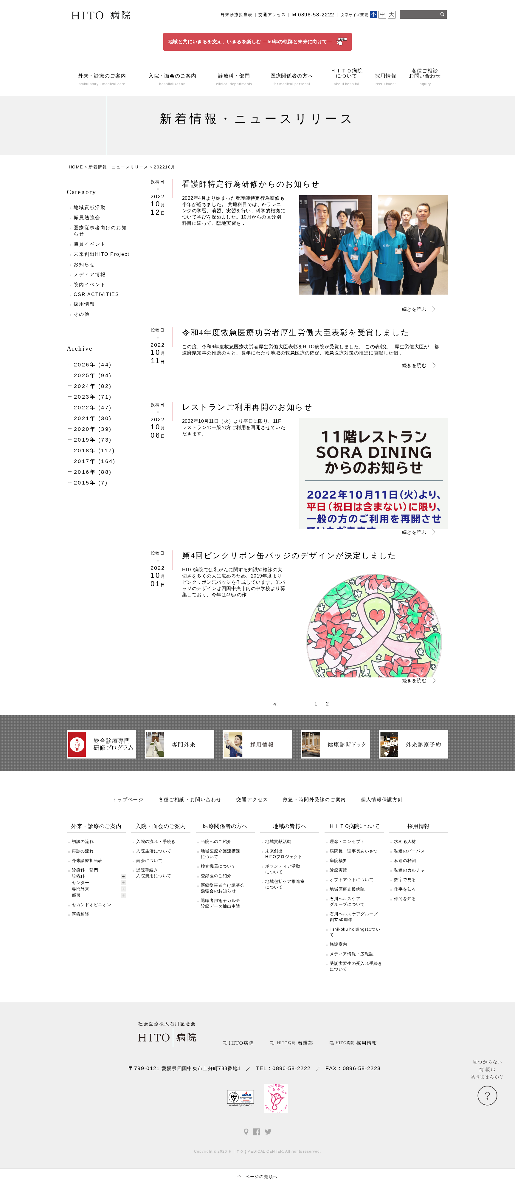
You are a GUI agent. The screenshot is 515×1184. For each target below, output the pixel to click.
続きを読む (414, 309)
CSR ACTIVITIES (96, 294)
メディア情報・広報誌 (351, 953)
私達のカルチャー (411, 870)
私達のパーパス (409, 851)
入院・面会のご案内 (161, 826)
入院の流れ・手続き (156, 841)
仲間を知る (405, 898)
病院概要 (338, 860)
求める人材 (405, 841)
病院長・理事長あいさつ (354, 851)
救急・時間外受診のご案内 (314, 799)
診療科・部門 (85, 870)
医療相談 (80, 914)
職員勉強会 (87, 217)
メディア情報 (90, 274)
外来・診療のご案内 (96, 826)
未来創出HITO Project (101, 254)
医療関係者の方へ (225, 826)
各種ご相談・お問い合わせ (190, 799)
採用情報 (84, 304)
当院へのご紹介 (216, 841)
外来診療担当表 (237, 15)
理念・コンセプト (347, 841)
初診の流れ (83, 841)
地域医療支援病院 (347, 889)
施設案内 (338, 944)
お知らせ (84, 264)
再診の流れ (83, 851)
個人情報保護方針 (382, 799)
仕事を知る (405, 889)
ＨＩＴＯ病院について (354, 826)
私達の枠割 (405, 860)
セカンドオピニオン (91, 904)
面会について (149, 860)
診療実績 (338, 870)
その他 (82, 314)
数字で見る (405, 879)
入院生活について (153, 851)
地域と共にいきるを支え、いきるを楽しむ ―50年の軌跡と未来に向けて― (250, 41)
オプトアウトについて (351, 879)
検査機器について (218, 866)
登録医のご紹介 (216, 875)
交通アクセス (272, 15)
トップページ (128, 799)
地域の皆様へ (289, 826)
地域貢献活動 (90, 207)
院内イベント (90, 284)
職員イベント (90, 244)
